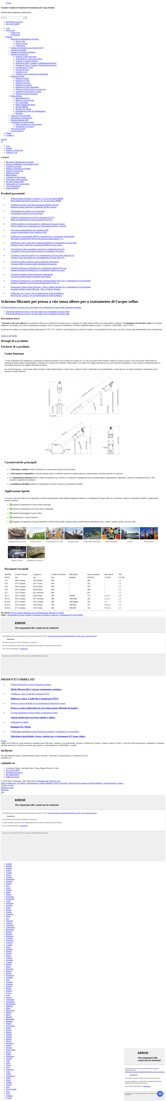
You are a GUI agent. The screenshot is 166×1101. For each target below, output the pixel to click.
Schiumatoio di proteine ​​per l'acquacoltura (27, 213)
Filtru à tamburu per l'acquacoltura (29, 124)
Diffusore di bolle (17, 76)
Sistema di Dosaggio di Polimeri (23, 52)
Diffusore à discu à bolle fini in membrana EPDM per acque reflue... (37, 245)
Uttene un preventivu (9, 336)
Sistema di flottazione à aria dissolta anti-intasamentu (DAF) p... (35, 283)
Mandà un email (7, 788)
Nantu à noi (10, 30)
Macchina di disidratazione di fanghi (25, 39)
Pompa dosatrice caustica (113, 783)
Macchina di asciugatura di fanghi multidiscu (86, 783)
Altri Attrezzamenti (18, 129)
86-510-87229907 (13, 770)
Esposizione (15, 35)
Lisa (2, 792)
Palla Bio (19, 113)
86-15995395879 (12, 775)
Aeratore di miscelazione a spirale (28, 92)
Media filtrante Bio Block (25, 105)
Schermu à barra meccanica (26, 57)
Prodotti (9, 37)
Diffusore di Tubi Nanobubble (27, 87)
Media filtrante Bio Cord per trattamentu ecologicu (36, 689)
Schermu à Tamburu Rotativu (27, 61)
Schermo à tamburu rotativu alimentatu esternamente (31, 277)
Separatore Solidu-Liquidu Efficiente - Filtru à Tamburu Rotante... (36, 289)
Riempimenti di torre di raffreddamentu (30, 111)
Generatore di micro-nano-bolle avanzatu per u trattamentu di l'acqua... (38, 251)
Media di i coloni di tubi (25, 100)
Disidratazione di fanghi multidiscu (39, 783)
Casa (8, 28)
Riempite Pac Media (23, 109)
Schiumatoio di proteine (25, 127)
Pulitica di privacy (13, 777)
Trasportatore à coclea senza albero (29, 59)
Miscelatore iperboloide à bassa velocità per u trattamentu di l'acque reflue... (48, 736)
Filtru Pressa (20, 46)
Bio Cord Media (22, 102)
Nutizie (8, 133)
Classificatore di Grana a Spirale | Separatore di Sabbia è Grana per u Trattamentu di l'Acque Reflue (45, 615)
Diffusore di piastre (23, 83)
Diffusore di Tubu (22, 81)
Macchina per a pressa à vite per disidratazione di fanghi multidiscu (36, 296)
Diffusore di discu (22, 78)
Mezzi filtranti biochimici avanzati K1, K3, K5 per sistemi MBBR (36, 201)
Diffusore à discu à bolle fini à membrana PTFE (34, 698)
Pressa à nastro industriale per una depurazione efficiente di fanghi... (45, 708)
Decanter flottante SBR (20, 120)
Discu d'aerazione (61, 783)
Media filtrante (16, 96)
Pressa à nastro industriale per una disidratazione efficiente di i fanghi (37, 613)
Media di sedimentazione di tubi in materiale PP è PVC (32, 220)
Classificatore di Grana (24, 67)
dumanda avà (6, 758)
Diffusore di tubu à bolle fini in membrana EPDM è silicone (34, 207)
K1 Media (21, 783)
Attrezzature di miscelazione (21, 118)
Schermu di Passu (22, 70)
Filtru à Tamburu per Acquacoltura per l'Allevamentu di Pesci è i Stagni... (39, 226)
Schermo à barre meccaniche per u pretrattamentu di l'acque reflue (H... (38, 258)
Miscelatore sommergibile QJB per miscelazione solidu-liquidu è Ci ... (37, 239)
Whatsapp (5, 790)
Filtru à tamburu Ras (9, 783)
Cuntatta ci (10, 135)
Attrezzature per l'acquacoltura (22, 122)
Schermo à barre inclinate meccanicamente (32, 74)
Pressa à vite (20, 41)
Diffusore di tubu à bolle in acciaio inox (31, 89)
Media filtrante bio (23, 98)
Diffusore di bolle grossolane (27, 94)
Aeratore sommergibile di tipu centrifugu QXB (29, 232)
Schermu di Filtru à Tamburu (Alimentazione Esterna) (36, 65)
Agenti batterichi (17, 131)
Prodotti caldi (43, 781)
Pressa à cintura (21, 43)
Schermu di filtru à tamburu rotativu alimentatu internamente (34, 264)
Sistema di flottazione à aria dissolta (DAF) (27, 48)
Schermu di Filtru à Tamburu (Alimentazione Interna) (36, 63)
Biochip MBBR (22, 107)
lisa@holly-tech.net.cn (14, 773)
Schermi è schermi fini (19, 54)
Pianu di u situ (54, 781)
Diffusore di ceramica (24, 85)
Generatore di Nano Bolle (21, 116)
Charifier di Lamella (18, 50)
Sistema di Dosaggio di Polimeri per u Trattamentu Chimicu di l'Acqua (38, 270)
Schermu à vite (21, 72)
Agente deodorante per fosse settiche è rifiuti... (33, 717)
